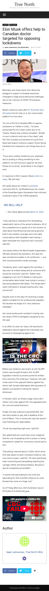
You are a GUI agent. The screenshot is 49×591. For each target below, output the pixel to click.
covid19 (5, 25)
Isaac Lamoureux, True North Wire (17, 47)
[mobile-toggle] (4, 14)
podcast (34, 186)
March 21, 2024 (36, 212)
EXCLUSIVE (13, 25)
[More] (34, 53)
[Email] (24, 558)
